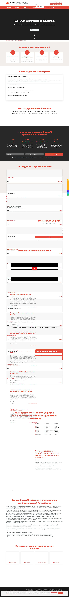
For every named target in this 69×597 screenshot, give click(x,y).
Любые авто (17, 7)
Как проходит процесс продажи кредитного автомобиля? (21, 90)
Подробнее (54, 593)
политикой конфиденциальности (49, 157)
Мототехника (51, 7)
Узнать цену (54, 487)
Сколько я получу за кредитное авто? (16, 87)
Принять (60, 593)
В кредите (25, 7)
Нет (41, 6)
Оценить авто (34, 29)
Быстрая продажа (56, 4)
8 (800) (57, 2)
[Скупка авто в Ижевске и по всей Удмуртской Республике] (10, 3)
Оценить (49, 237)
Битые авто (9, 7)
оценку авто (45, 464)
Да (37, 6)
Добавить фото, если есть (49, 234)
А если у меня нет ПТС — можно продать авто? (18, 92)
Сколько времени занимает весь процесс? (17, 95)
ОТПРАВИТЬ (54, 154)
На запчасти (33, 7)
